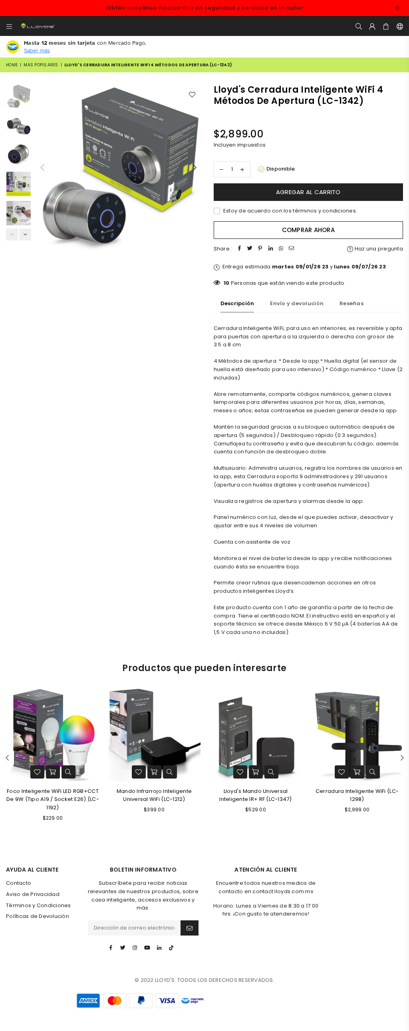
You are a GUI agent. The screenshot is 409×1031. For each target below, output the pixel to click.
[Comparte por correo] (291, 249)
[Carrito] (386, 26)
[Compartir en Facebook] (239, 249)
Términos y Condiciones (38, 905)
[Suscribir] (190, 928)
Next (195, 167)
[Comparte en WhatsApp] (281, 249)
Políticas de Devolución (37, 916)
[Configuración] (398, 26)
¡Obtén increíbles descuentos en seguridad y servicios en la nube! (204, 8)
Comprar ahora (308, 230)
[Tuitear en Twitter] (249, 249)
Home (12, 65)
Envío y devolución (297, 303)
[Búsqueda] (358, 26)
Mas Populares (41, 65)
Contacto (18, 883)
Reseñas (351, 303)
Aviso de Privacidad (33, 894)
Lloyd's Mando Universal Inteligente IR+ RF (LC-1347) (255, 795)
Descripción (237, 303)
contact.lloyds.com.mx (282, 891)
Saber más (37, 50)
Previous (42, 167)
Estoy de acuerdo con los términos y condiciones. (289, 211)
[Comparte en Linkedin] (270, 249)
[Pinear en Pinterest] (260, 249)
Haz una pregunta (378, 248)
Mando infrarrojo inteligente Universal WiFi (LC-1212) (154, 795)
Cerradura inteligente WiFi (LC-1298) (357, 795)
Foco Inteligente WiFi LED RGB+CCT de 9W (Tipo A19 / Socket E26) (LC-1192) (52, 799)
